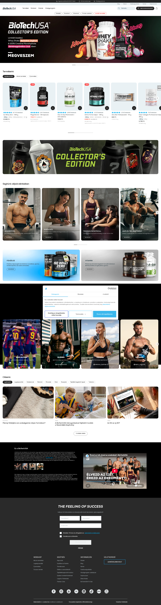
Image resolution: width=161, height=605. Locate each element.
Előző (4, 38)
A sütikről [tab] (106, 294)
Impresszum (84, 575)
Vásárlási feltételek (121, 602)
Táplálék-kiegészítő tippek (77, 382)
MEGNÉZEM (9, 237)
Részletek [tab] (80, 294)
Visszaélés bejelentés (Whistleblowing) (80, 602)
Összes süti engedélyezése (105, 314)
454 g (5, 117)
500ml (91, 117)
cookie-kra (46, 602)
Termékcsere (61, 566)
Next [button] (157, 98)
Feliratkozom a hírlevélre (70, 536)
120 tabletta (98, 117)
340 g (86, 117)
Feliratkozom (80, 542)
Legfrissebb (7, 382)
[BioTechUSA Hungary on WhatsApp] (106, 593)
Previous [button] (3, 98)
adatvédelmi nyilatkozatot (92, 533)
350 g (141, 119)
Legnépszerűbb (8, 76)
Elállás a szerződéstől (63, 569)
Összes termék (38, 569)
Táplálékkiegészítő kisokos (65, 572)
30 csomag (105, 117)
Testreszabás (79, 314)
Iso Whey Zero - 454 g (10, 115)
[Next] (26, 117)
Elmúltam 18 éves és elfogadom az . (81, 533)
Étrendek (48, 382)
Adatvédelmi (37, 602)
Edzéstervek (30, 382)
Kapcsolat (60, 560)
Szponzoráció (153, 4)
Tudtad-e (91, 382)
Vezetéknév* (65, 518)
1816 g (10, 117)
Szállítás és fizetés (63, 563)
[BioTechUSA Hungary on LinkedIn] (84, 593)
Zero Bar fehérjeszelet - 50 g (121, 115)
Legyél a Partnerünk (63, 578)
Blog (118, 4)
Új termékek (33, 76)
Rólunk (125, 4)
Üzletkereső (109, 557)
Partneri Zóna (61, 581)
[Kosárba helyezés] (26, 108)
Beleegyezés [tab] (55, 294)
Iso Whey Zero (49, 457)
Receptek (64, 382)
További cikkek (80, 433)
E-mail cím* (64, 525)
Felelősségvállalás (134, 4)
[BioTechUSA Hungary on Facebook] (54, 593)
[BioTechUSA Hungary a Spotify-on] (76, 593)
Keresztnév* (86, 518)
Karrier (144, 4)
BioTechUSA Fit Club (86, 581)
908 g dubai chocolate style (18, 117)
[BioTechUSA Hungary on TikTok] (91, 593)
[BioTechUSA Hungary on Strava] (99, 593)
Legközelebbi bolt (115, 562)
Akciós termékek (21, 76)
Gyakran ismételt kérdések (65, 575)
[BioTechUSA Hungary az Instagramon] (61, 593)
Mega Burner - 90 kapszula (39, 115)
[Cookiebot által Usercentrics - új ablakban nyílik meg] (109, 288)
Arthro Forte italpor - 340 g (94, 115)
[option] (80, 39)
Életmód (39, 382)
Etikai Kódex (84, 578)
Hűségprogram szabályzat (88, 572)
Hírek (56, 382)
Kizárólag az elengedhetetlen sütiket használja (56, 314)
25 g (145, 119)
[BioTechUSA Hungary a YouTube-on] (69, 593)
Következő (157, 38)
